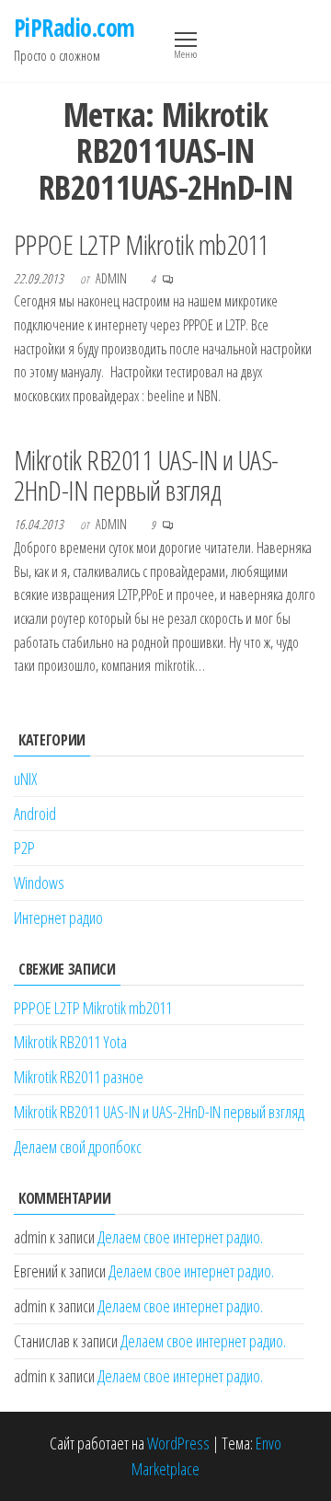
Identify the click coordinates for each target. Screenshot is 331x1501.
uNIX (25, 779)
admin (113, 278)
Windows (39, 883)
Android (35, 813)
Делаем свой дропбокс (78, 1147)
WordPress (178, 1443)
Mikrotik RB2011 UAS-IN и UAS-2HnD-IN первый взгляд (146, 475)
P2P (24, 848)
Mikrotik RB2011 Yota (70, 1042)
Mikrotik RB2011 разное (78, 1077)
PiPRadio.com (74, 27)
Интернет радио (58, 917)
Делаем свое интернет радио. (180, 1237)
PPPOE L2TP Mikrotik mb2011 (141, 244)
